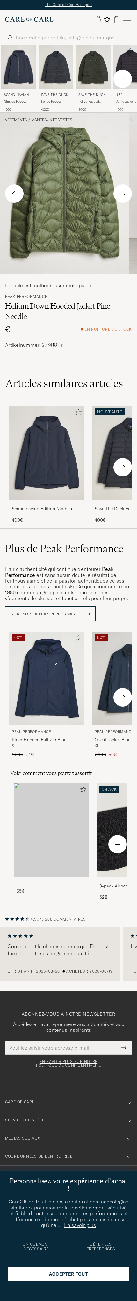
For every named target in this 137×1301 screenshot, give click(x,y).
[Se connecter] (99, 19)
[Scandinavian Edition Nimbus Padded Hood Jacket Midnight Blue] (46, 503)
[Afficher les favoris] (107, 19)
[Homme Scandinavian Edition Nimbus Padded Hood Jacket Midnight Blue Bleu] (18, 67)
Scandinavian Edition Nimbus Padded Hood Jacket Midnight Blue (42, 509)
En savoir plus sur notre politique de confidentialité (68, 1063)
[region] (68, 954)
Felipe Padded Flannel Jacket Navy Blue (55, 101)
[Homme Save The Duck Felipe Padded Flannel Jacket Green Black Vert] (93, 67)
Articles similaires (64, 383)
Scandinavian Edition (18, 95)
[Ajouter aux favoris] (77, 413)
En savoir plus (80, 1225)
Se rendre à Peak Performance (46, 614)
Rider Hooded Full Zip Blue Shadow (39, 740)
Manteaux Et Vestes (51, 120)
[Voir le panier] (116, 19)
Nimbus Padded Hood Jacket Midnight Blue (15, 101)
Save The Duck (54, 95)
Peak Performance (26, 296)
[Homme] (51, 830)
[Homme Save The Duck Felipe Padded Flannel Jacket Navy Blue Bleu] (56, 67)
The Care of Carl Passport (68, 4)
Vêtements (16, 120)
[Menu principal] (127, 19)
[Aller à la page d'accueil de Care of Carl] (29, 19)
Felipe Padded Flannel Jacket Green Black (88, 101)
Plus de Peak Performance (64, 548)
